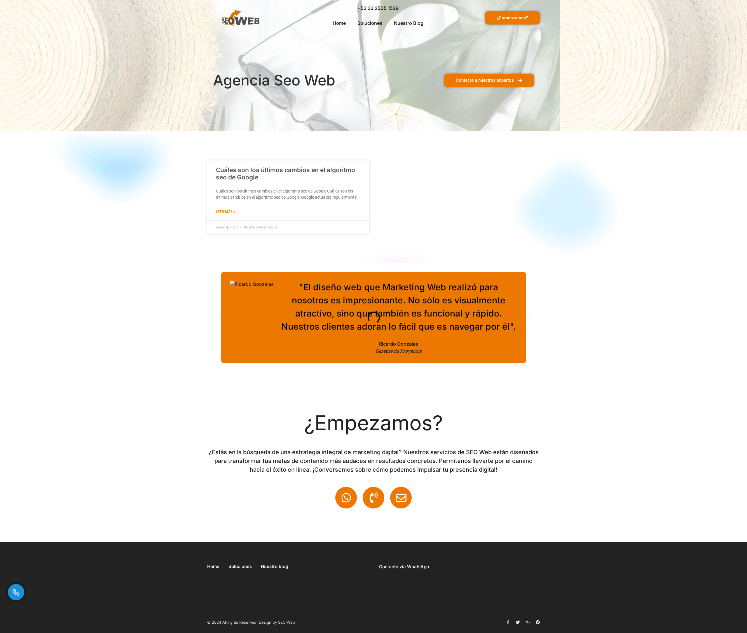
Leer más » (225, 212)
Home (339, 23)
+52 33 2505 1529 (378, 8)
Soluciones (369, 23)
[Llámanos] (16, 592)
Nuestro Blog (408, 23)
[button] (219, 317)
